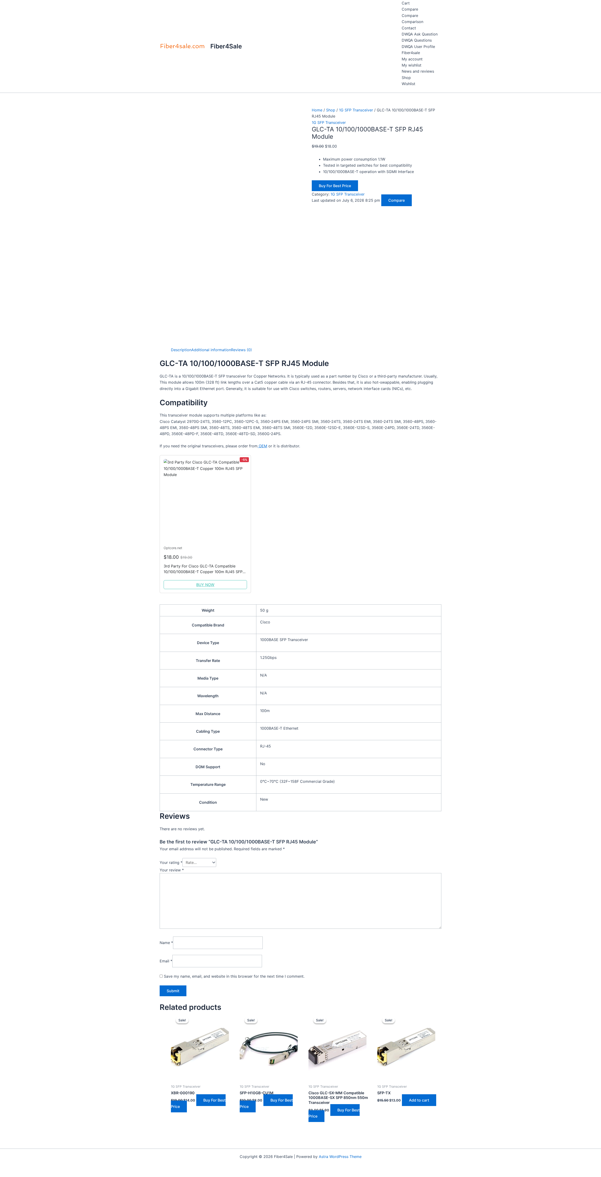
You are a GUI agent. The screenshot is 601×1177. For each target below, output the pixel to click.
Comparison (412, 21)
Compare (410, 9)
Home (317, 110)
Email (166, 961)
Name (166, 942)
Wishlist (408, 83)
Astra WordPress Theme (340, 1156)
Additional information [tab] (211, 349)
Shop (406, 77)
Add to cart (419, 1100)
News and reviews (418, 71)
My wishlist (411, 65)
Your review (172, 870)
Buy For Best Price (335, 185)
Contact (409, 28)
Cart (406, 3)
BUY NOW (205, 584)
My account (412, 59)
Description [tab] (181, 349)
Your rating (171, 862)
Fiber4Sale (226, 46)
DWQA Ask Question (420, 34)
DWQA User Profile (418, 46)
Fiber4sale (411, 52)
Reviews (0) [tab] (241, 349)
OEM (262, 446)
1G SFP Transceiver (356, 110)
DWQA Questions (417, 40)
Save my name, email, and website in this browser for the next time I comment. (234, 976)
